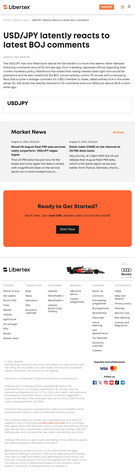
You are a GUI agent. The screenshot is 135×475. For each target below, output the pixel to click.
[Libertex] (17, 7)
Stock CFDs (9, 301)
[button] (130, 7)
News (29, 296)
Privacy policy (123, 304)
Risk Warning (122, 318)
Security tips (122, 313)
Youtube (111, 383)
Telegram (123, 383)
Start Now (67, 229)
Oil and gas (10, 324)
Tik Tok (117, 383)
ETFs (5, 329)
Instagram (106, 383)
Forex (6, 305)
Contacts (97, 296)
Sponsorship (99, 313)
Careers (97, 351)
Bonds (7, 334)
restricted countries (53, 423)
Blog (28, 291)
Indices (7, 315)
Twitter (100, 383)
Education (32, 301)
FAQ (28, 305)
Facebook (95, 383)
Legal (118, 291)
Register (106, 7)
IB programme (100, 308)
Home (6, 20)
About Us (97, 291)
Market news (20, 20)
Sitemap (120, 308)
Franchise (98, 318)
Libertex (52, 291)
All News (118, 132)
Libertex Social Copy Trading (55, 308)
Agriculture (9, 320)
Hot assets (9, 296)
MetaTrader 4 (56, 296)
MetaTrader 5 (55, 301)
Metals (7, 310)
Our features (99, 338)
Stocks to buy (11, 291)
